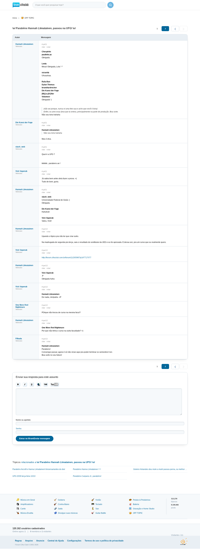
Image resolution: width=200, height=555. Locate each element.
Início (14, 18)
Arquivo (29, 541)
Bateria (136, 504)
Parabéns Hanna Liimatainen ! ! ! (87, 469)
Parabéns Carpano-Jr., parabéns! (87, 476)
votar (48, 47)
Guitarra (61, 500)
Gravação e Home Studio (143, 509)
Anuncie (40, 541)
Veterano (18, 46)
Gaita (60, 509)
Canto (23, 509)
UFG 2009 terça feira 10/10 (23, 476)
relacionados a (58, 462)
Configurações (74, 541)
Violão (98, 500)
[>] (184, 28)
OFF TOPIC (29, 18)
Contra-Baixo (63, 504)
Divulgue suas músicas (68, 513)
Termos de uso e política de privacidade (104, 541)
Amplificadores (26, 504)
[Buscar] (110, 5)
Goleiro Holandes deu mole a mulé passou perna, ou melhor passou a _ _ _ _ (160, 469)
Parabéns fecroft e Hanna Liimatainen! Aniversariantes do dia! (38, 469)
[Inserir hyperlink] (38, 384)
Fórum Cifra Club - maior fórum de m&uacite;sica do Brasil (20, 5)
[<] (175, 28)
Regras (18, 541)
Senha (18, 428)
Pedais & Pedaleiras (141, 500)
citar (43, 47)
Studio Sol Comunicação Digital (184, 541)
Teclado (98, 504)
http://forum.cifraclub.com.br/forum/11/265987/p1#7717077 (66, 257)
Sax (97, 509)
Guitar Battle (100, 513)
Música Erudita (26, 513)
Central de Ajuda (56, 541)
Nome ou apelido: (23, 420)
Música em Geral (27, 500)
